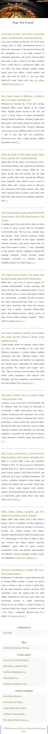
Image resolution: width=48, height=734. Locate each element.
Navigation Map (33, 728)
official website (25, 464)
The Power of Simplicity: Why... (15, 683)
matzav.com (17, 615)
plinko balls (15, 320)
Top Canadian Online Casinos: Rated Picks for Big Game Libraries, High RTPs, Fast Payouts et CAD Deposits (22, 216)
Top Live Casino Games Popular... (16, 660)
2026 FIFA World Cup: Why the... (16, 647)
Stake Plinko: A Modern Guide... (16, 666)
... (22, 83)
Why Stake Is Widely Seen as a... (16, 719)
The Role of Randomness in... (14, 671)
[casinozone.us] (24, 9)
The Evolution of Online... (13, 702)
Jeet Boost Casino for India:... (14, 713)
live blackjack (24, 383)
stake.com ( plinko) (25, 557)
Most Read (7, 632)
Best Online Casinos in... (13, 696)
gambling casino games (11, 402)
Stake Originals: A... (11, 677)
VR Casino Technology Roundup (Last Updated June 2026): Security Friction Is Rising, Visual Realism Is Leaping (22, 336)
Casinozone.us (13, 728)
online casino (19, 227)
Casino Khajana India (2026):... (15, 708)
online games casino (10, 130)
